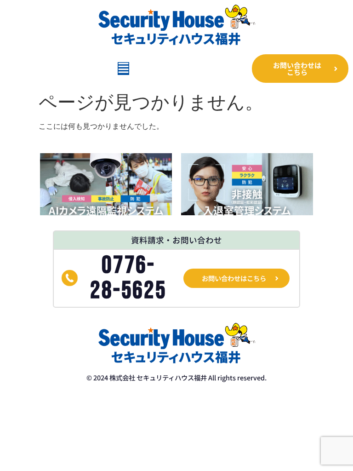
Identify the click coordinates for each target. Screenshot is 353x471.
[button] (123, 68)
